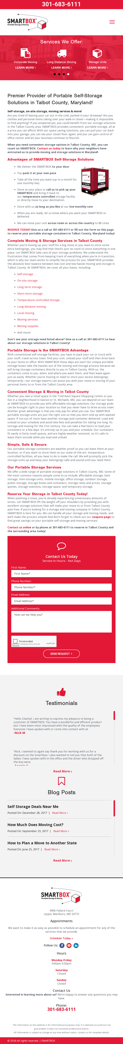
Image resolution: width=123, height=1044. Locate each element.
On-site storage (27, 280)
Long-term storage (29, 287)
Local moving (25, 313)
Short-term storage (30, 293)
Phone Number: (21, 581)
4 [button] (68, 74)
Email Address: (20, 594)
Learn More (24, 67)
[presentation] (34, 641)
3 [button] (63, 74)
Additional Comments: (25, 608)
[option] (26, 59)
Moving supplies (27, 326)
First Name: (18, 567)
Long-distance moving (31, 306)
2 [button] (59, 74)
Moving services (27, 319)
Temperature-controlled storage (38, 300)
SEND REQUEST (60, 653)
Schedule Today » (61, 938)
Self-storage (25, 274)
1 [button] (54, 74)
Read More (61, 771)
